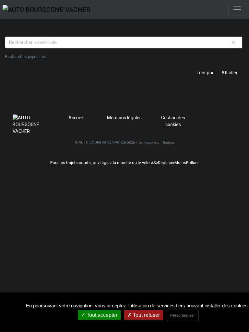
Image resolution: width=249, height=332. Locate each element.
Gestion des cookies (173, 121)
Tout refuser (146, 315)
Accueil (75, 117)
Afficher (229, 72)
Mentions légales (124, 117)
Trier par (205, 72)
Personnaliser (182, 315)
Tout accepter (101, 315)
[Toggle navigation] (237, 9)
